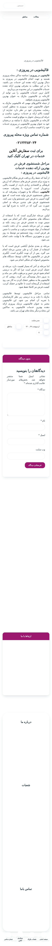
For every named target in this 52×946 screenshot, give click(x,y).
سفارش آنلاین (19, 151)
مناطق (9, 327)
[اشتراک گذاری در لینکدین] (15, 344)
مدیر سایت (35, 320)
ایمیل (41, 435)
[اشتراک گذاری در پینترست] (30, 344)
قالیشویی (44, 192)
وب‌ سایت (40, 449)
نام (43, 420)
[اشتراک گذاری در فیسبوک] (44, 344)
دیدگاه (41, 389)
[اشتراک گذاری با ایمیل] (8, 344)
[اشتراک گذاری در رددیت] (22, 344)
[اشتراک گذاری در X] (37, 344)
